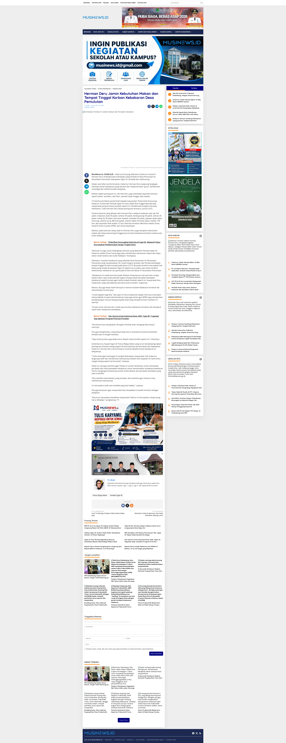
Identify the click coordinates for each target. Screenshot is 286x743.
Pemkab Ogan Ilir (116, 495)
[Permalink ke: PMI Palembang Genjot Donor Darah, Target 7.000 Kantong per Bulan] (96, 566)
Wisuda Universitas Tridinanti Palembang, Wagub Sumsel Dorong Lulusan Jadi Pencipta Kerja (186, 94)
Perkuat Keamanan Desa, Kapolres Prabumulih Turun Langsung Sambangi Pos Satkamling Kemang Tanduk (121, 606)
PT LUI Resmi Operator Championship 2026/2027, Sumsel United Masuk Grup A (186, 269)
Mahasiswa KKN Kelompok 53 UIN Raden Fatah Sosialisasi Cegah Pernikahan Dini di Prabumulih (186, 338)
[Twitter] (127, 505)
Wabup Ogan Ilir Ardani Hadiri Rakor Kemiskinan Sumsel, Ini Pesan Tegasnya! (102, 534)
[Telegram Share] (157, 106)
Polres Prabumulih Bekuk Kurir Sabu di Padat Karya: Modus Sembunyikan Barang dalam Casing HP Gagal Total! (149, 604)
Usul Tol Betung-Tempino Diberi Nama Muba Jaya (108, 513)
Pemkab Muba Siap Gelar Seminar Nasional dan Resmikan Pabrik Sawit (185, 288)
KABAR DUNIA (89, 107)
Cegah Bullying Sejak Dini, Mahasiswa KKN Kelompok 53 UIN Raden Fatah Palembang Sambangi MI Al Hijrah (185, 344)
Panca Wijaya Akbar (100, 495)
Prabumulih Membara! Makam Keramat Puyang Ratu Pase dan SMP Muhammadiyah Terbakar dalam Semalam (150, 570)
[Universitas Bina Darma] (185, 153)
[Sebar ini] (149, 106)
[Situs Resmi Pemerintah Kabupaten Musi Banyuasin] (162, 17)
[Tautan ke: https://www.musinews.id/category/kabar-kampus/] (200, 297)
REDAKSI (130, 740)
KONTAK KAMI (171, 740)
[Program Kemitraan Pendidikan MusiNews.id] (143, 60)
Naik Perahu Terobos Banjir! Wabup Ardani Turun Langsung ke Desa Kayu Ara (143, 527)
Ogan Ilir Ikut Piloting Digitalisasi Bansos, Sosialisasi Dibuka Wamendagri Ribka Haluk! (100, 541)
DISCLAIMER (140, 740)
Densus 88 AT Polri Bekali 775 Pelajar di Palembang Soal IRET (185, 412)
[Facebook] (123, 505)
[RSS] (131, 505)
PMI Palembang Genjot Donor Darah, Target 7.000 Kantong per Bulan (96, 577)
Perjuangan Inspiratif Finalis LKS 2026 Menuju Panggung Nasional (185, 406)
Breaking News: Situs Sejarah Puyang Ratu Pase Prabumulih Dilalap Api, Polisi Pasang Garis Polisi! (95, 604)
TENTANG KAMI (119, 740)
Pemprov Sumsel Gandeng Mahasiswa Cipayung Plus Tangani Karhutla (187, 119)
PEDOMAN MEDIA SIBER (155, 740)
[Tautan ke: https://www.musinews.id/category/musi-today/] (200, 236)
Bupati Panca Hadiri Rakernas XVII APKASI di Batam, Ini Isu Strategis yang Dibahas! (141, 547)
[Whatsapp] (161, 106)
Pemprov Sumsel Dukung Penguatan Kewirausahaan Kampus (184, 350)
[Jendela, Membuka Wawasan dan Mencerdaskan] (185, 202)
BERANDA (108, 740)
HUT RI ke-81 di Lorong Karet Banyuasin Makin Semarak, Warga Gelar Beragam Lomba (186, 282)
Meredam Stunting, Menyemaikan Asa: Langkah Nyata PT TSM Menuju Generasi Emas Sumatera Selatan (186, 276)
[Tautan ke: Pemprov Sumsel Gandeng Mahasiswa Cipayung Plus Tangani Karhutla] (185, 311)
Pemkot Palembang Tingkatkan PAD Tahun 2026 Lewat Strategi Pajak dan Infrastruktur (122, 580)
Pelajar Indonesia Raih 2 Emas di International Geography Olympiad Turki (186, 107)
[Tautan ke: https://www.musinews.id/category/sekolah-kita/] (200, 359)
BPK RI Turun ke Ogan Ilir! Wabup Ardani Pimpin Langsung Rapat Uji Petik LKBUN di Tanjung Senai (102, 527)
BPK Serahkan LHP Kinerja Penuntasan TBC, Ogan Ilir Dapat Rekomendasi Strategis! (143, 534)
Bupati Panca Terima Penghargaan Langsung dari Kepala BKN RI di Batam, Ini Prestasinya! (103, 547)
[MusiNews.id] (95, 17)
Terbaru (194, 88)
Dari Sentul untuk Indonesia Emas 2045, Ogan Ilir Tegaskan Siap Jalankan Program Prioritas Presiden (143, 541)
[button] (201, 3)
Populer (176, 88)
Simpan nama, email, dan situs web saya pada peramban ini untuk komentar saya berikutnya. (120, 649)
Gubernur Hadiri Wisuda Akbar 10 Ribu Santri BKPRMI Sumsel (187, 101)
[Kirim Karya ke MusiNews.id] (127, 427)
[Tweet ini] (153, 106)
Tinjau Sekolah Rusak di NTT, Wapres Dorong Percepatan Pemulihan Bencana (186, 393)
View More (124, 720)
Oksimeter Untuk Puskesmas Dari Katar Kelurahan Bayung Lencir (148, 513)
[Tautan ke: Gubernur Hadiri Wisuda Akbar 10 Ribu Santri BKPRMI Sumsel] (185, 250)
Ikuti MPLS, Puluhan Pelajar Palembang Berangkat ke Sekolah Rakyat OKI (185, 399)
